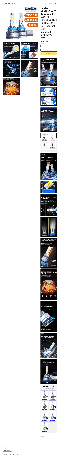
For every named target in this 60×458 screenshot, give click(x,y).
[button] (53, 3)
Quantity (42, 43)
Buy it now (48, 53)
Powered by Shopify (15, 454)
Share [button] (43, 436)
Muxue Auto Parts (9, 454)
